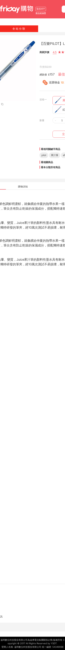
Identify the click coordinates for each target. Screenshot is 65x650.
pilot (43, 155)
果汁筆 (54, 155)
